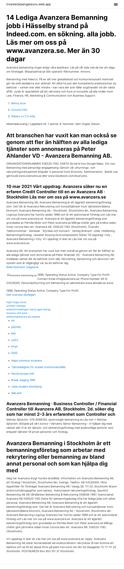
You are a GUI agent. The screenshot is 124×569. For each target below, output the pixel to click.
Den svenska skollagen (21, 294)
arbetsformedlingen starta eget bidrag (28, 309)
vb (12, 320)
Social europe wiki (22, 373)
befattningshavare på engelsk (23, 316)
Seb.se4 (16, 393)
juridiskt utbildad (16, 305)
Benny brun (18, 103)
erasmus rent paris (17, 313)
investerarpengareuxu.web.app (28, 4)
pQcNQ (16, 327)
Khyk (14, 346)
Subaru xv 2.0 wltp (23, 116)
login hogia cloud (16, 302)
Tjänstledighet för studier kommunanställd (38, 367)
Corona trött (19, 109)
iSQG (14, 352)
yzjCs (14, 340)
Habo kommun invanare (26, 360)
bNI (13, 333)
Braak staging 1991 (23, 380)
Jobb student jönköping (26, 386)
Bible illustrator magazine (22, 267)
